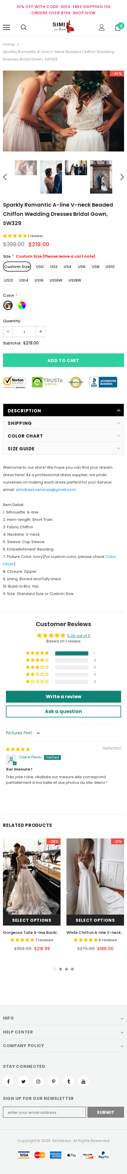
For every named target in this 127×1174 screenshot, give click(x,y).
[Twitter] (23, 1081)
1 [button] (54, 969)
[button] (15, 236)
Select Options (31, 920)
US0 (40, 266)
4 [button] (72, 969)
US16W (56, 280)
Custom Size (17, 266)
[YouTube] (83, 1081)
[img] (18, 749)
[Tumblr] (68, 1081)
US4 (67, 266)
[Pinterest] (53, 1081)
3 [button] (66, 969)
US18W (75, 280)
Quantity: (12, 321)
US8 (95, 266)
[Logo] (63, 27)
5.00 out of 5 (78, 636)
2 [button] (60, 969)
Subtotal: (12, 343)
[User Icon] (102, 27)
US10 (110, 266)
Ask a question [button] (63, 711)
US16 (39, 280)
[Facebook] (8, 1081)
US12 (8, 280)
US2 (54, 266)
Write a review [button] (64, 696)
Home (9, 44)
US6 (81, 266)
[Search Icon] (24, 28)
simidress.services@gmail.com (46, 489)
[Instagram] (38, 1081)
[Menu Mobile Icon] (6, 27)
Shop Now (84, 13)
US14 (23, 280)
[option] (63, 111)
